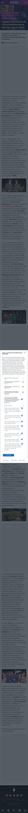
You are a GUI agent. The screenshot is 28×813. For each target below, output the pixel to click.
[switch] (22, 382)
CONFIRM (8, 455)
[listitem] (14, 379)
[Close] (25, 353)
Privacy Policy (22, 460)
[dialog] (14, 406)
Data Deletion (6, 460)
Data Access (14, 460)
